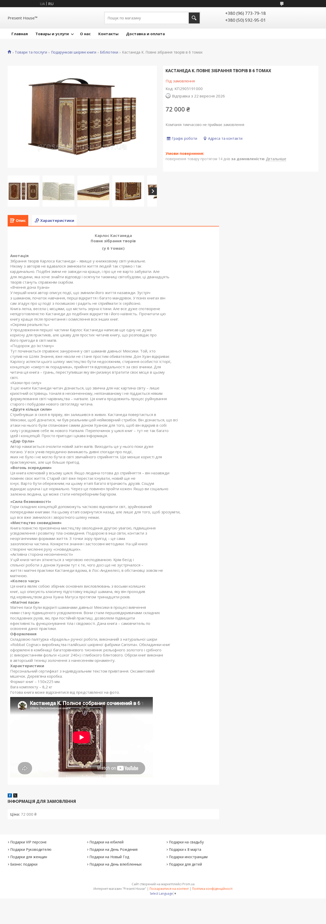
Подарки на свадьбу (186, 842)
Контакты (108, 33)
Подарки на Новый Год (109, 856)
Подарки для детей (185, 864)
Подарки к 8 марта (185, 849)
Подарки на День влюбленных (115, 864)
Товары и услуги (52, 33)
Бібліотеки (109, 52)
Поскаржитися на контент (169, 889)
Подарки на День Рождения (113, 849)
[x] (15, 796)
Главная (19, 33)
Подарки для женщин (28, 856)
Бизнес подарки (23, 864)
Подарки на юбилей (106, 842)
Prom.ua (188, 884)
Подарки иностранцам (188, 856)
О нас (85, 33)
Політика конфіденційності (212, 889)
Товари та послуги (31, 52)
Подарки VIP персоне (28, 842)
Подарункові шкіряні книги (73, 52)
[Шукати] (194, 17)
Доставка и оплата (145, 33)
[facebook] (10, 796)
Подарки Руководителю (30, 849)
